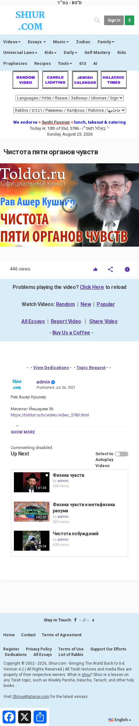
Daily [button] (69, 52)
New (85, 304)
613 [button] (82, 63)
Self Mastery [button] (97, 52)
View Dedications (51, 367)
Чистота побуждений (76, 533)
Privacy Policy (39, 649)
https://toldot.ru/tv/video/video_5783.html (50, 415)
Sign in (114, 20)
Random (65, 304)
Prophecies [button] (15, 63)
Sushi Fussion (56, 122)
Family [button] (104, 41)
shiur (86, 674)
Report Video (66, 321)
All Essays (33, 321)
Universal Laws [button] (18, 52)
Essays (35, 41)
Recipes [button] (42, 63)
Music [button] (59, 41)
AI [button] (95, 63)
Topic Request (91, 367)
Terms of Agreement (61, 635)
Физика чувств (68, 475)
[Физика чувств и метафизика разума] (31, 512)
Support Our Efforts (108, 649)
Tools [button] (63, 63)
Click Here (92, 287)
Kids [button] (49, 52)
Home (9, 635)
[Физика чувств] (31, 482)
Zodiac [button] (83, 41)
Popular (106, 304)
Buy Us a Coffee (71, 333)
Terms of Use (71, 649)
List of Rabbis (71, 654)
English (121, 720)
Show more (23, 432)
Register (11, 649)
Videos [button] (10, 41)
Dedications (16, 654)
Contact (28, 635)
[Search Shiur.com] (97, 20)
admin (43, 381)
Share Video (103, 321)
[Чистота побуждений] (31, 541)
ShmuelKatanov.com (31, 696)
